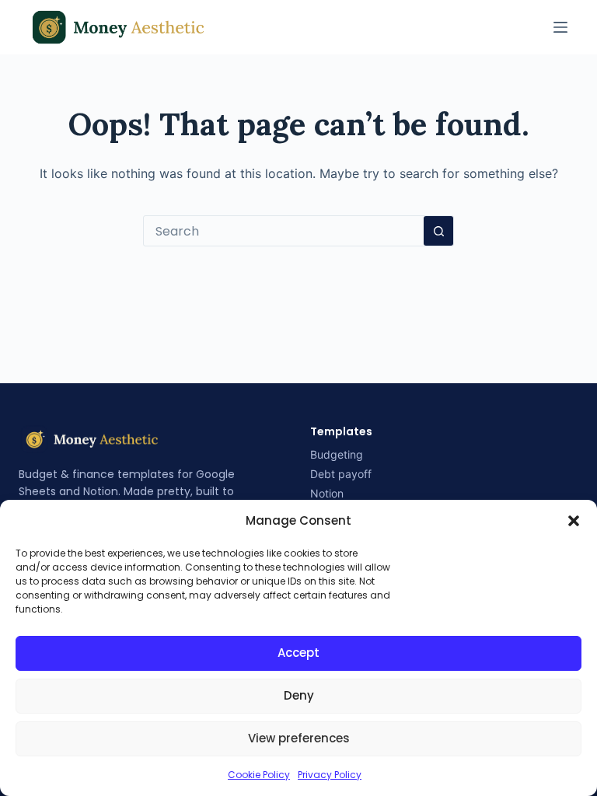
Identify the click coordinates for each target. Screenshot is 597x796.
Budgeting (336, 454)
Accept (298, 652)
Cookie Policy (259, 774)
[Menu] (560, 27)
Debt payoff (341, 473)
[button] (573, 521)
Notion (327, 493)
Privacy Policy (329, 774)
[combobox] (284, 230)
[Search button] (438, 231)
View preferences (299, 738)
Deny (299, 695)
